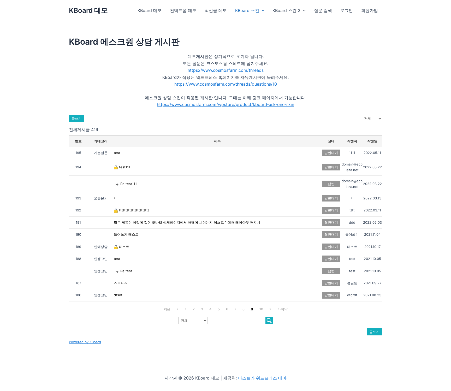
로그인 (346, 10)
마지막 (282, 309)
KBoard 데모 (88, 10)
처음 (167, 309)
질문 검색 (323, 10)
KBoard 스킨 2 (286, 10)
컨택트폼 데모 (183, 10)
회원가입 (369, 10)
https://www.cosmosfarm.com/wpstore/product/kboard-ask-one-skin (225, 104)
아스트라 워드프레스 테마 (262, 378)
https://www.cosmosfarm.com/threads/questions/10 (225, 84)
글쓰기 (77, 118)
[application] (261, 10)
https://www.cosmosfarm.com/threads (226, 70)
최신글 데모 (216, 10)
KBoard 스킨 (247, 10)
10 (261, 309)
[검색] (269, 320)
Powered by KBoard (85, 342)
